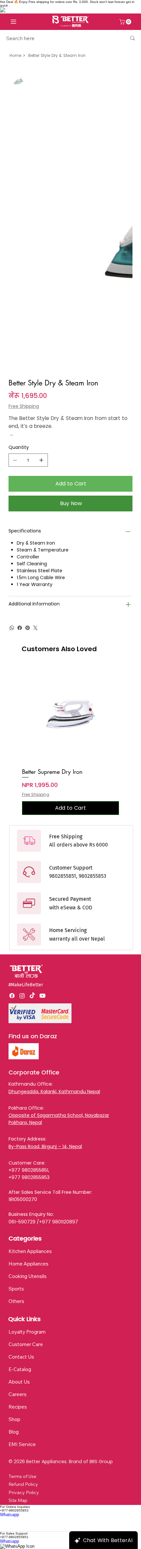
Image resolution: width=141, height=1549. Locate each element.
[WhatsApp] (12, 474)
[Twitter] (35, 474)
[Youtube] (42, 842)
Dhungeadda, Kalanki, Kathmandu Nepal (54, 938)
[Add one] (41, 306)
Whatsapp (9, 1361)
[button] (125, 21)
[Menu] (13, 22)
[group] (70, 587)
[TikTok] (32, 842)
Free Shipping (35, 641)
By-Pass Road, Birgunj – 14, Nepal (45, 993)
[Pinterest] (27, 474)
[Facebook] (19, 474)
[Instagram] (22, 842)
